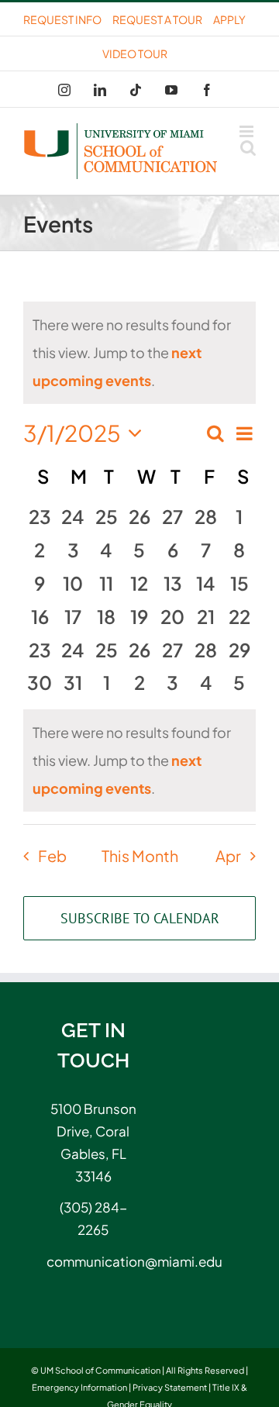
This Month (140, 855)
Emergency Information (79, 1387)
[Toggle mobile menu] (247, 131)
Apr (228, 855)
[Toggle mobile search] (248, 148)
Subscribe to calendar (139, 918)
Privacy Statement (170, 1387)
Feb (52, 855)
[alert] (139, 760)
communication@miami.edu (93, 1261)
